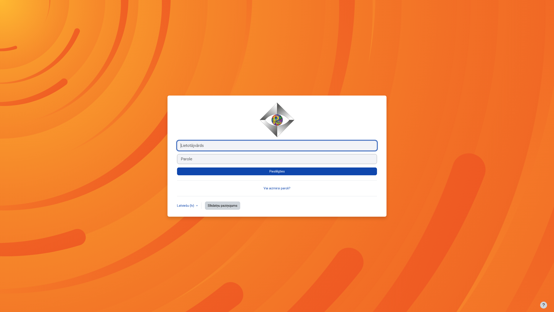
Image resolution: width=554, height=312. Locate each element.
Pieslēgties (277, 171)
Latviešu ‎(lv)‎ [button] (186, 206)
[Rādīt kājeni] (543, 305)
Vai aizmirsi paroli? (277, 188)
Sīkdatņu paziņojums (222, 206)
